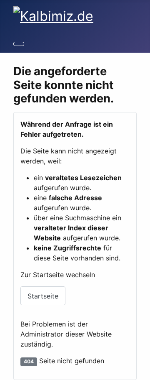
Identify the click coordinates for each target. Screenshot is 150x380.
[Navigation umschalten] (18, 44)
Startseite (43, 296)
